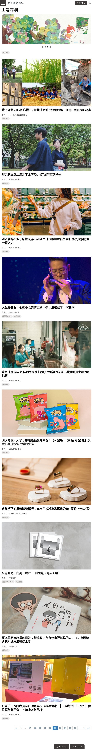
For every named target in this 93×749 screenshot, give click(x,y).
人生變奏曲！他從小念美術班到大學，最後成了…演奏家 (38, 307)
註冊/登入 (81, 3)
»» (89, 728)
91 (50, 728)
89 (40, 728)
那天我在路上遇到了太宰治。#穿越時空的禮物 (31, 174)
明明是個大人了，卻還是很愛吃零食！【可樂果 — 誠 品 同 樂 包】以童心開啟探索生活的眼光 (46, 442)
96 (75, 728)
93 (60, 728)
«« (17, 728)
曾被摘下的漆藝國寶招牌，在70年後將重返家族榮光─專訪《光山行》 (46, 508)
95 (70, 728)
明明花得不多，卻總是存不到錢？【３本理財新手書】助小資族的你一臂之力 (45, 241)
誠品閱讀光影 (6, 316)
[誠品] (16, 3)
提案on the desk (7, 582)
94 (65, 728)
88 (35, 728)
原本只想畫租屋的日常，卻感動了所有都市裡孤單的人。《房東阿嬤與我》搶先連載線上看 (45, 639)
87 (30, 728)
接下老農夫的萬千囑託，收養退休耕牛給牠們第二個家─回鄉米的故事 (46, 110)
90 (45, 728)
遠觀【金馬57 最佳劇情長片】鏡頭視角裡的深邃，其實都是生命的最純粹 (46, 373)
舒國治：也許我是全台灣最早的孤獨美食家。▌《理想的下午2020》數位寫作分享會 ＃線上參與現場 (46, 707)
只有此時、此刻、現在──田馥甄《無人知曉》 (31, 573)
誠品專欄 (5, 53)
